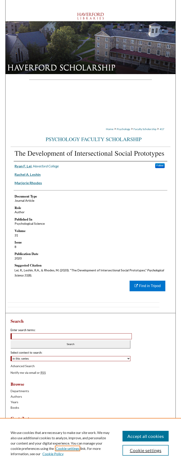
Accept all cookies (145, 436)
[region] (90, 443)
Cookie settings (67, 448)
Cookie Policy (53, 454)
